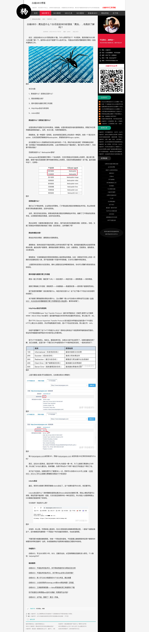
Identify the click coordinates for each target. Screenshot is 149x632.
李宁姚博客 (111, 179)
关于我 (115, 13)
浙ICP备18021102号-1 (111, 234)
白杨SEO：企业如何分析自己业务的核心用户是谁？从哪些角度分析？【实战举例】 (121, 154)
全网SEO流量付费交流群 (111, 164)
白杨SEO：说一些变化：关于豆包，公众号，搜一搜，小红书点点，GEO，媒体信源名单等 (123, 144)
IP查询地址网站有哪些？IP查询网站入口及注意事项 (115, 114)
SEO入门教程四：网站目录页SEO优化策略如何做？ (40, 626)
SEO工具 (68, 13)
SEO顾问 (111, 186)
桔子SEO (111, 204)
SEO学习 (45, 13)
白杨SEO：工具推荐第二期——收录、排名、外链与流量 (117, 123)
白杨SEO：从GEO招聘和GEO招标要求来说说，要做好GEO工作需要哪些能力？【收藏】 (123, 142)
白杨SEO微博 (111, 192)
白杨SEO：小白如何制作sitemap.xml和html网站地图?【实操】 (51, 583)
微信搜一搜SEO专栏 (111, 208)
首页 (36, 13)
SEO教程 (57, 13)
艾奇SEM (111, 214)
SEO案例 (80, 13)
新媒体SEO (92, 13)
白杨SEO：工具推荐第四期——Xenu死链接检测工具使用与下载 (52, 587)
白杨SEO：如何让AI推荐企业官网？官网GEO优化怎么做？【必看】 (117, 134)
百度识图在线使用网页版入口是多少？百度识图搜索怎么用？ (117, 111)
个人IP (111, 198)
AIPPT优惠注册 (111, 220)
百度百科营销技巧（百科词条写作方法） (69, 628)
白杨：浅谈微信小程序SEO (108, 116)
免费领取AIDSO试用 (111, 217)
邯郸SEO (111, 173)
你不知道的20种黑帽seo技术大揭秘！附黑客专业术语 (48, 592)
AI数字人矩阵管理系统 (112, 170)
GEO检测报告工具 (111, 182)
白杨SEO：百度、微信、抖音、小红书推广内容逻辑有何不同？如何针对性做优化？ (121, 139)
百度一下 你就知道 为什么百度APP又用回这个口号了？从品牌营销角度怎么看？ (123, 104)
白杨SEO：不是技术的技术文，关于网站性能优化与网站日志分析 (52, 568)
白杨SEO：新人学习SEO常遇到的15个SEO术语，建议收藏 (50, 578)
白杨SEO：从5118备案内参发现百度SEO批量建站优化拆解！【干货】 (50, 616)
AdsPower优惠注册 (111, 211)
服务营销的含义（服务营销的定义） (35, 624)
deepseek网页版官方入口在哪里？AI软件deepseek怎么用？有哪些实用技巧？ (122, 101)
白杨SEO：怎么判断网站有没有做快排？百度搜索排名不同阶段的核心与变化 (51, 613)
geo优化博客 (111, 167)
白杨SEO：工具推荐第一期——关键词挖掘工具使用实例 (116, 121)
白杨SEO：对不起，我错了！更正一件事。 (44, 597)
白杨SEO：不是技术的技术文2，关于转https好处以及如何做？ (51, 573)
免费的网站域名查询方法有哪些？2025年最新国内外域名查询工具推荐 (120, 106)
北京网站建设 (111, 201)
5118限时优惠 (111, 189)
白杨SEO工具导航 (109, 7)
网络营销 (105, 13)
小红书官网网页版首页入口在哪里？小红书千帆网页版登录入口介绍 (119, 109)
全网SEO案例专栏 (111, 195)
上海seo (111, 176)
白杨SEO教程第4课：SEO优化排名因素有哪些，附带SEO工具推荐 (119, 118)
